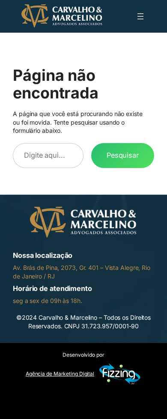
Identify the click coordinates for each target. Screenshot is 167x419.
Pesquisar (123, 155)
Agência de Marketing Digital (60, 373)
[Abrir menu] (140, 16)
